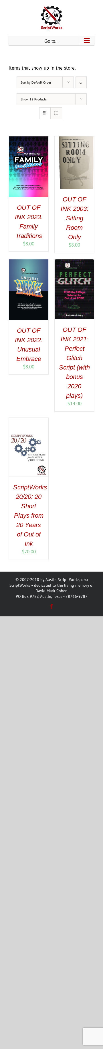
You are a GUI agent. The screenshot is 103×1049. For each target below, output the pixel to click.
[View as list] (56, 113)
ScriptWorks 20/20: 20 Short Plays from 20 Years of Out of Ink (30, 515)
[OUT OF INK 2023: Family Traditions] (28, 139)
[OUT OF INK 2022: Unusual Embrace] (28, 262)
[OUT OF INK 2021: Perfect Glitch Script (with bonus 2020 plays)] (74, 262)
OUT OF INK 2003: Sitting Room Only (74, 218)
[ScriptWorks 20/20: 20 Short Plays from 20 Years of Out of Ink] (28, 421)
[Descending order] (81, 82)
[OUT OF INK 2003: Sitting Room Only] (74, 139)
